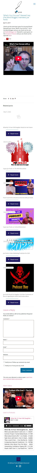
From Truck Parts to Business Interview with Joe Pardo (18, 197)
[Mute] (25, 426)
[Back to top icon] (18, 459)
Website (5, 354)
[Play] (7, 426)
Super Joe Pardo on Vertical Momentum (14, 227)
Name (5, 339)
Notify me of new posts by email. (14, 365)
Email (5, 347)
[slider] (29, 425)
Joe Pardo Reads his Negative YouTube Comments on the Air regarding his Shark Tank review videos (18, 295)
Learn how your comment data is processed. (17, 378)
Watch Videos (7, 386)
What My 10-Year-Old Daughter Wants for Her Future (18, 127)
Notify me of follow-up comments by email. (17, 362)
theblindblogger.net (11, 32)
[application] (18, 426)
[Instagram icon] (20, 466)
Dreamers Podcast (11, 34)
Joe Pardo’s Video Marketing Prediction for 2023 (16, 253)
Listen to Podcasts (9, 412)
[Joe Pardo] (18, 5)
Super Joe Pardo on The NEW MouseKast (14, 168)
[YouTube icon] (17, 466)
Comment (6, 319)
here (9, 35)
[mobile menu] (34, 3)
